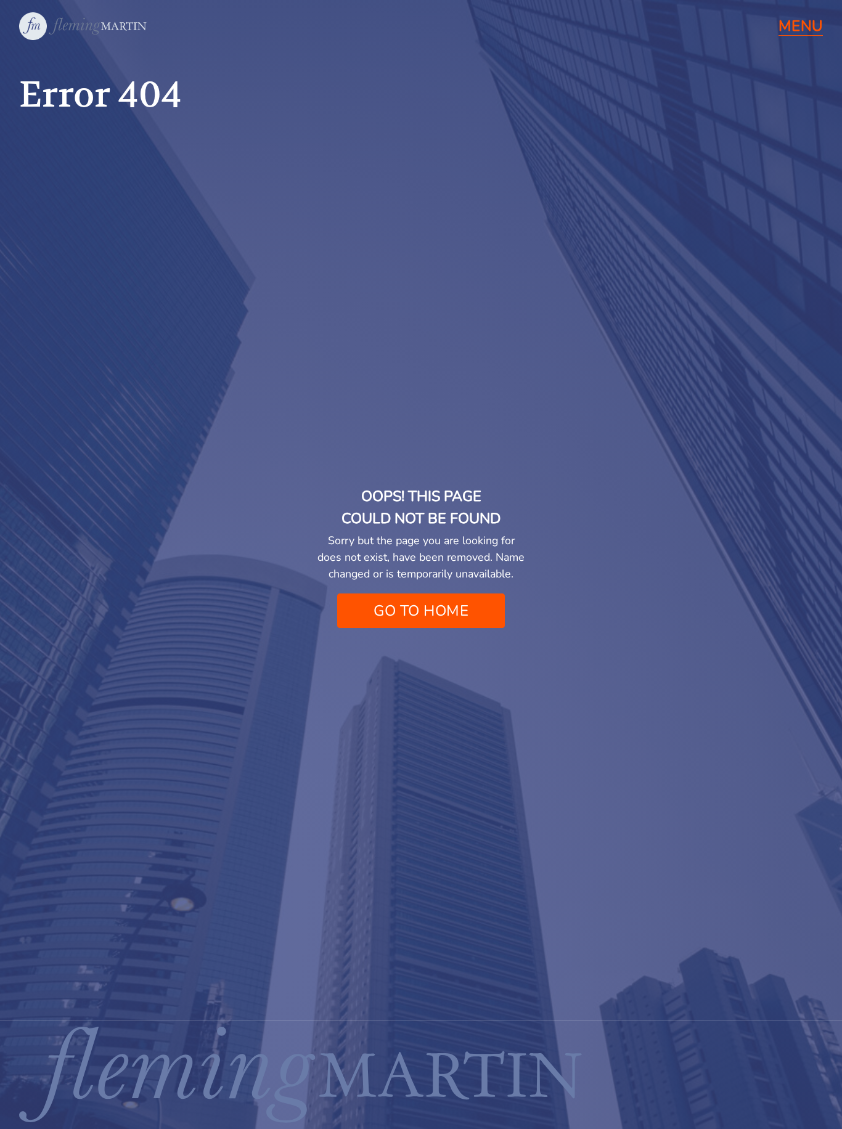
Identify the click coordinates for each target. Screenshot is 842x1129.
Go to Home (421, 611)
